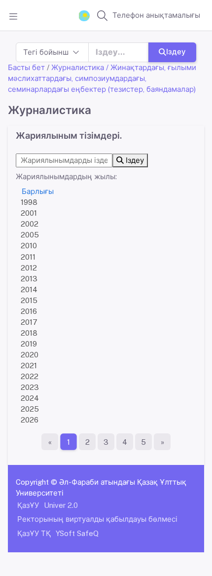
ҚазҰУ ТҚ (34, 533)
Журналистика (77, 67)
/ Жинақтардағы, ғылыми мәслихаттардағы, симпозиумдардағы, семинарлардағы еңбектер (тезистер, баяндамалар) (102, 78)
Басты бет (26, 67)
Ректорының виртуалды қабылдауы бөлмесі (97, 519)
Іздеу (176, 51)
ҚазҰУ (28, 505)
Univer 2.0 (61, 505)
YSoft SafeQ (77, 533)
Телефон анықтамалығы (156, 15)
